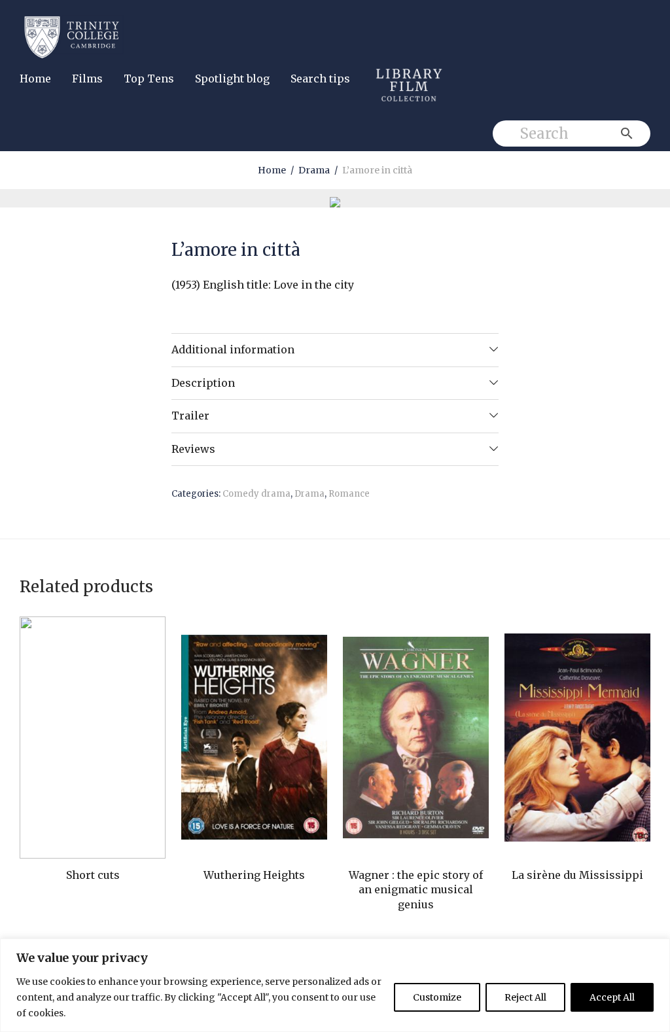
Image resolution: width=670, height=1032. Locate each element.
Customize (437, 997)
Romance (349, 493)
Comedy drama (256, 493)
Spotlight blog (232, 78)
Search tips (320, 78)
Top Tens (149, 78)
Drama (314, 170)
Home (35, 78)
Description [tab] (203, 382)
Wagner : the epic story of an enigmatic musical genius (416, 889)
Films (87, 78)
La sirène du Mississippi (577, 874)
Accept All (612, 997)
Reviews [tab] (193, 448)
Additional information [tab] (232, 349)
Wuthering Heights (254, 874)
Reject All (525, 997)
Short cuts (93, 874)
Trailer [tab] (190, 415)
